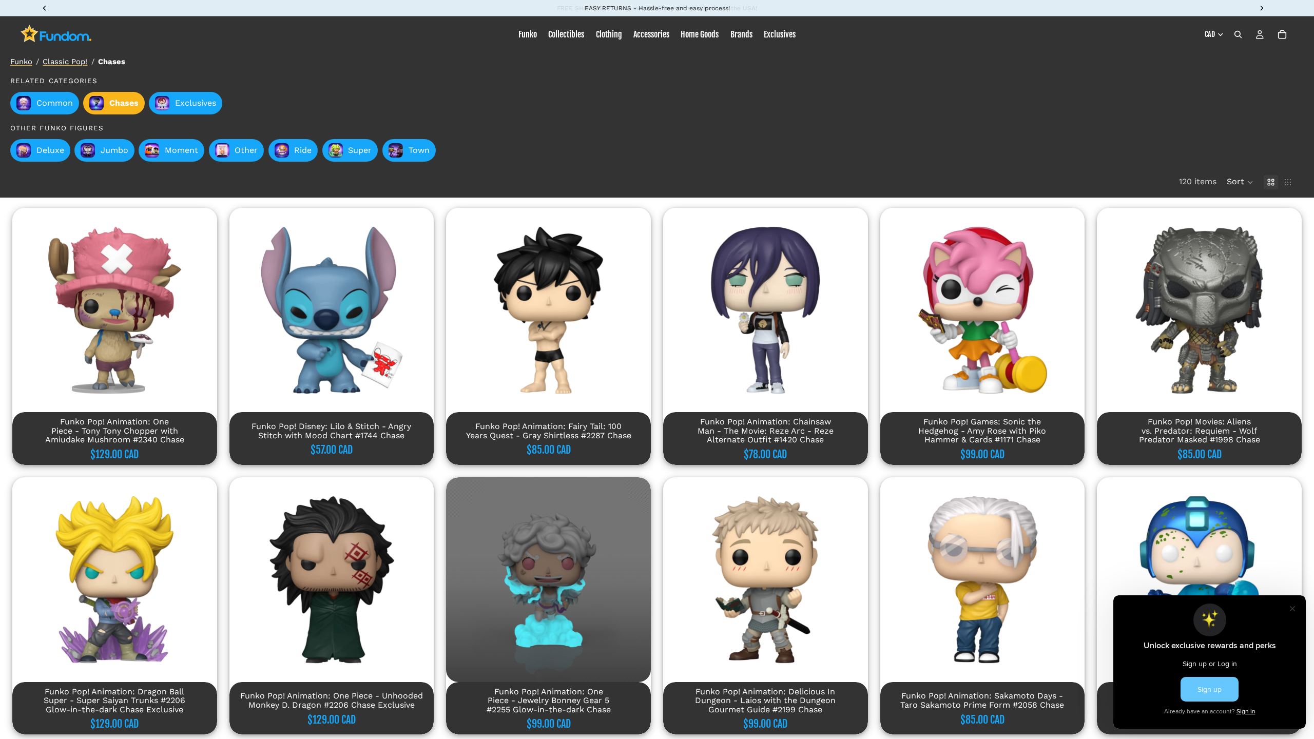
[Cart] (1282, 34)
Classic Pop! (65, 61)
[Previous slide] (27, 310)
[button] (1240, 182)
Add (209, 396)
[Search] (1238, 34)
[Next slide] (201, 310)
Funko (21, 61)
